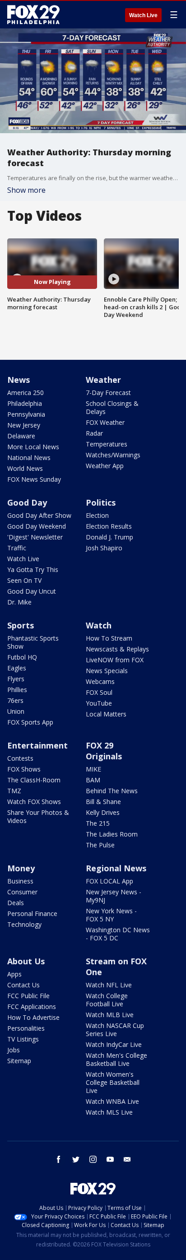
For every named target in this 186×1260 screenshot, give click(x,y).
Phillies (17, 689)
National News (29, 457)
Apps (14, 974)
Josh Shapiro (104, 548)
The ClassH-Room (33, 780)
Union (15, 711)
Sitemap (19, 1060)
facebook (58, 1159)
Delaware (21, 436)
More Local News (33, 446)
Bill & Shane (103, 801)
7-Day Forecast (108, 392)
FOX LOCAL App (109, 881)
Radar (94, 433)
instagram (93, 1159)
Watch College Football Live (107, 999)
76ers (15, 700)
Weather (103, 379)
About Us (26, 961)
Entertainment (37, 745)
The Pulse (100, 845)
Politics (101, 502)
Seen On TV (24, 580)
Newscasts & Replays (117, 649)
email (127, 1159)
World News (25, 468)
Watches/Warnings (113, 455)
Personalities (26, 1028)
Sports (20, 625)
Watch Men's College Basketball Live (116, 1059)
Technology (24, 924)
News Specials (107, 670)
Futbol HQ (22, 657)
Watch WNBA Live (112, 1101)
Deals (15, 902)
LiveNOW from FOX (115, 660)
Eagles (16, 668)
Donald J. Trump (109, 537)
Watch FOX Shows (34, 801)
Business (20, 881)
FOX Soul (99, 692)
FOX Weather (105, 422)
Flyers (15, 678)
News (18, 379)
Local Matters (106, 714)
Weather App (105, 465)
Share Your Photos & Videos (38, 816)
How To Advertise (33, 1017)
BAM (93, 780)
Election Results (109, 526)
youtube (110, 1159)
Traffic (16, 548)
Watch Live (143, 15)
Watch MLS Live (109, 1112)
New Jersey (23, 425)
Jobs (13, 1050)
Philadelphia (24, 403)
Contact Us (23, 985)
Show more (26, 190)
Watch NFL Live (109, 985)
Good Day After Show (39, 515)
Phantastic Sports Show (33, 642)
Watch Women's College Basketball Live (113, 1082)
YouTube (99, 703)
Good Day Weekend (36, 526)
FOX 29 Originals (104, 751)
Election (97, 515)
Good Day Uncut (31, 591)
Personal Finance (32, 913)
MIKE (93, 769)
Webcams (100, 681)
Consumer (22, 892)
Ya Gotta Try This (32, 569)
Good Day (27, 502)
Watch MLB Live (110, 1014)
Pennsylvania (26, 414)
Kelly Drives (103, 812)
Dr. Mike (19, 602)
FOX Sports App (30, 722)
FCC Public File (28, 995)
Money (21, 868)
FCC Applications (31, 1006)
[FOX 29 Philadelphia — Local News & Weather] (33, 14)
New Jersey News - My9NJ (113, 896)
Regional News (116, 868)
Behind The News (112, 790)
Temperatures (106, 444)
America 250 (25, 392)
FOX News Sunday (34, 479)
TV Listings (23, 1039)
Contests (20, 758)
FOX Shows (24, 769)
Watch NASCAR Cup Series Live (115, 1029)
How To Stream (109, 638)
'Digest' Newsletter (35, 537)
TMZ (14, 790)
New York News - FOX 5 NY (111, 915)
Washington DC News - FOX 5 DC (118, 933)
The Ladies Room (112, 834)
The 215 (98, 823)
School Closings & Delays (112, 407)
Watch (99, 625)
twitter (76, 1159)
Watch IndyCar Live (114, 1044)
